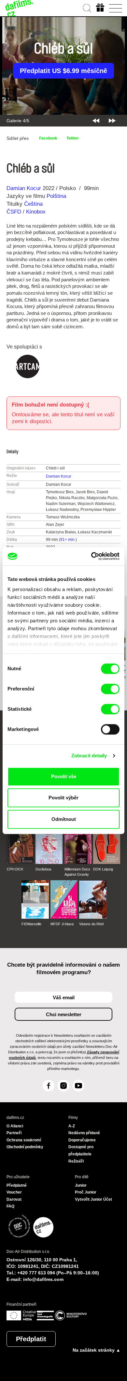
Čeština (33, 204)
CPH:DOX (15, 869)
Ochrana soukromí (24, 1140)
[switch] (110, 689)
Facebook (48, 138)
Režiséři (76, 1161)
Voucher (14, 1192)
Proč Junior (85, 1192)
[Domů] (19, 8)
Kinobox (36, 212)
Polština (56, 196)
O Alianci (15, 1126)
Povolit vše (63, 776)
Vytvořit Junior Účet (93, 1199)
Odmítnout (63, 819)
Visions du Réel (91, 924)
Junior (81, 1185)
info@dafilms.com (43, 1279)
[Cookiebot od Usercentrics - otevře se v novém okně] (91, 556)
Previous (96, 121)
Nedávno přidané (84, 1133)
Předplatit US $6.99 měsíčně (63, 70)
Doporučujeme (82, 1140)
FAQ (10, 1206)
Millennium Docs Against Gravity (77, 871)
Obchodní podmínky (25, 1147)
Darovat (14, 1199)
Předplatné (17, 1185)
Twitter (72, 138)
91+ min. (68, 539)
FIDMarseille (31, 924)
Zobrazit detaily (89, 755)
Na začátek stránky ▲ (96, 1350)
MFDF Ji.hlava (62, 924)
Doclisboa (43, 869)
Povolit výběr (63, 797)
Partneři (14, 1133)
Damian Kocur (24, 188)
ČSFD (15, 212)
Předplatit (31, 1339)
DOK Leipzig (103, 869)
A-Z (71, 1126)
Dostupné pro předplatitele (80, 1150)
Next (112, 121)
